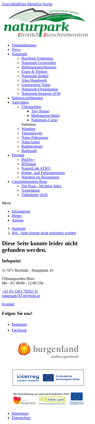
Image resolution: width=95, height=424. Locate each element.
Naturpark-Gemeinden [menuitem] (38, 63)
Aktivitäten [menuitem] (20, 102)
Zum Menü (27, 4)
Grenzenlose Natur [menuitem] (35, 85)
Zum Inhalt (10, 4)
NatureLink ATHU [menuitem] (36, 168)
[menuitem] (21, 211)
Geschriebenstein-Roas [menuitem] (29, 181)
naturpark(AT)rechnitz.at (21, 296)
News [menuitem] (16, 49)
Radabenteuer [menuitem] (32, 146)
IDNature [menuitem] (28, 164)
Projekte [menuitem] (18, 155)
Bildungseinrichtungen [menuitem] (38, 67)
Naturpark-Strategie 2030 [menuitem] (40, 93)
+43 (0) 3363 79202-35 (20, 291)
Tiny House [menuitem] (40, 111)
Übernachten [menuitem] (31, 107)
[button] (28, 124)
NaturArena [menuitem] (30, 142)
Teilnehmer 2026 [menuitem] (34, 195)
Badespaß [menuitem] (29, 151)
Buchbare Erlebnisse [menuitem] (37, 58)
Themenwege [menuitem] (31, 133)
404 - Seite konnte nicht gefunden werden (44, 233)
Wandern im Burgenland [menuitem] (40, 177)
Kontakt (8, 304)
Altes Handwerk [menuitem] (34, 80)
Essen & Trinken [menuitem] (34, 71)
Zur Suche (44, 4)
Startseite (19, 228)
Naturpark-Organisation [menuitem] (39, 89)
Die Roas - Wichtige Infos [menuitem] (41, 186)
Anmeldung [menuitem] (30, 190)
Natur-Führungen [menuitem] (34, 137)
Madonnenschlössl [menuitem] (45, 115)
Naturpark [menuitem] (19, 54)
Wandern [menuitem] (28, 129)
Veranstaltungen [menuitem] (24, 45)
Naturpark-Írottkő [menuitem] (34, 76)
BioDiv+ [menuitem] (28, 159)
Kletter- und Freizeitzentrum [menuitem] (43, 173)
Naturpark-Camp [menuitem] (44, 120)
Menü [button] (6, 203)
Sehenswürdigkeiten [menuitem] (27, 98)
